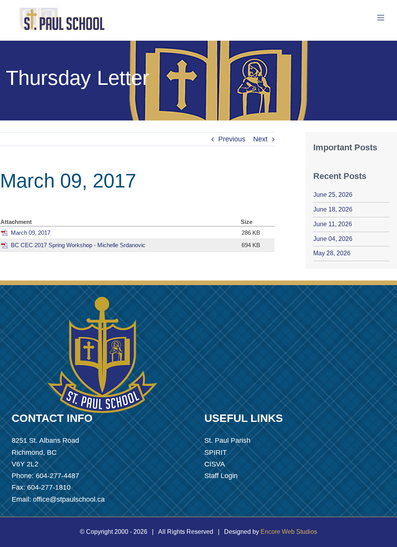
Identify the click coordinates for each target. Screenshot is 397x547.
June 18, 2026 (332, 209)
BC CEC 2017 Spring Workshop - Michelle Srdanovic (78, 245)
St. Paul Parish (227, 440)
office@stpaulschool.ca (69, 499)
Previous (231, 139)
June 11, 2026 (332, 224)
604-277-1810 (49, 487)
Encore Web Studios (289, 531)
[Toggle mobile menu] (381, 18)
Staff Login (221, 476)
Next (260, 139)
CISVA (214, 464)
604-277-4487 (57, 476)
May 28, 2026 (331, 253)
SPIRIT (215, 452)
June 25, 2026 (332, 194)
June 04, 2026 (332, 239)
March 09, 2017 (30, 232)
